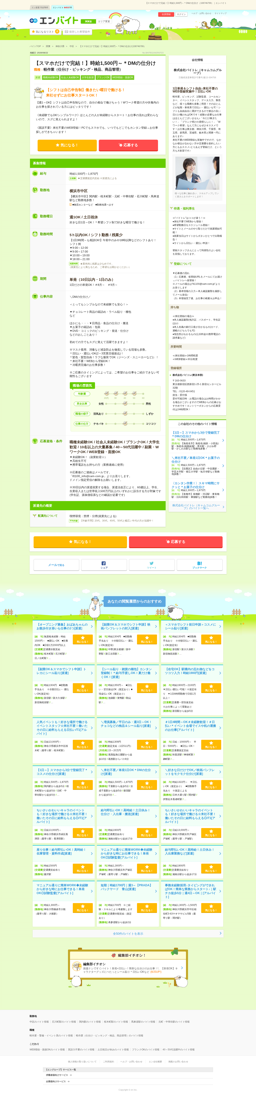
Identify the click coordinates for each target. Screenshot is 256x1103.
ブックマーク (199, 567)
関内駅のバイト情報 (90, 1021)
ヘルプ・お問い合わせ (201, 13)
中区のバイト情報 (39, 1021)
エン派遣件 (40, 7)
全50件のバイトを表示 (128, 933)
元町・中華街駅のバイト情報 (174, 1021)
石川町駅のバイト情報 (64, 1021)
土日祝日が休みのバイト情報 (113, 1049)
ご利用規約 (108, 1061)
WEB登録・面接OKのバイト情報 (47, 1049)
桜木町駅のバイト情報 (116, 1021)
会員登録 (166, 14)
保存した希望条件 (79, 31)
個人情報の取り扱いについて (82, 1061)
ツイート (152, 567)
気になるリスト (47, 31)
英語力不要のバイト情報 (81, 1049)
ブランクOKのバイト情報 (145, 1049)
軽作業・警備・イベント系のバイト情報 (51, 1035)
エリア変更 (104, 21)
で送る (56, 565)
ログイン (181, 14)
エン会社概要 (155, 1061)
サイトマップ (221, 13)
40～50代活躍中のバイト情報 (179, 1049)
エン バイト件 (62, 7)
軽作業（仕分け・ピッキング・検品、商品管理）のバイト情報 (109, 1035)
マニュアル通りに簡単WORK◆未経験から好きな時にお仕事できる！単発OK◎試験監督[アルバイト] (126, 853)
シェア (104, 567)
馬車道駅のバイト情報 (143, 1021)
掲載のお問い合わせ (178, 1061)
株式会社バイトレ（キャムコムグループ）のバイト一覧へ (196, 507)
